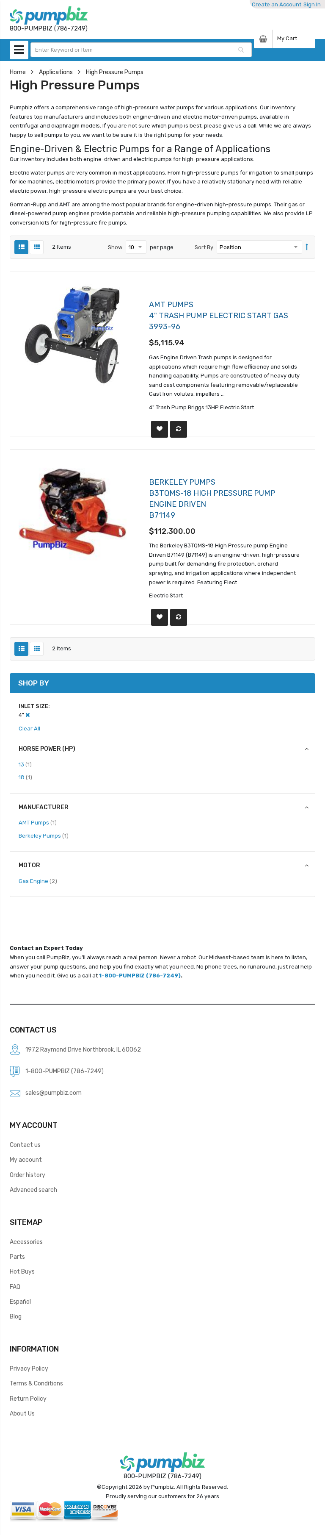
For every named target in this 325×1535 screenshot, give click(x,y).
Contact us (25, 1144)
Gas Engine (38, 880)
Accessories (26, 1241)
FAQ (15, 1286)
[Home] (49, 15)
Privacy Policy (29, 1368)
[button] (159, 429)
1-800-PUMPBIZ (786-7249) (140, 975)
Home (18, 72)
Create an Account (276, 4)
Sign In (312, 4)
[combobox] (141, 49)
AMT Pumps (38, 822)
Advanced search (33, 1189)
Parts (17, 1256)
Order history (27, 1174)
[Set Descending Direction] (307, 247)
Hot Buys (22, 1271)
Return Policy (28, 1398)
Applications (56, 72)
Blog (16, 1316)
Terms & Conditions (36, 1383)
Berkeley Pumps (44, 835)
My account (26, 1159)
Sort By (204, 247)
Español (20, 1301)
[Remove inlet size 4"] (27, 715)
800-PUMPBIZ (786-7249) (162, 1476)
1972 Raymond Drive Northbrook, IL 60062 (83, 1049)
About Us (22, 1413)
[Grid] (37, 247)
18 (25, 777)
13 (25, 764)
